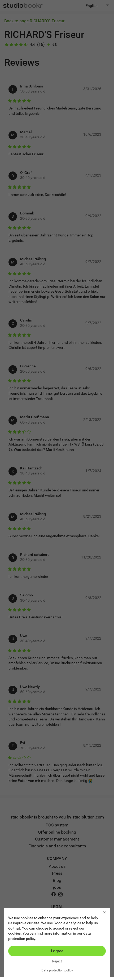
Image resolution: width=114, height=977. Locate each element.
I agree (57, 950)
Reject (57, 961)
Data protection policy (57, 970)
